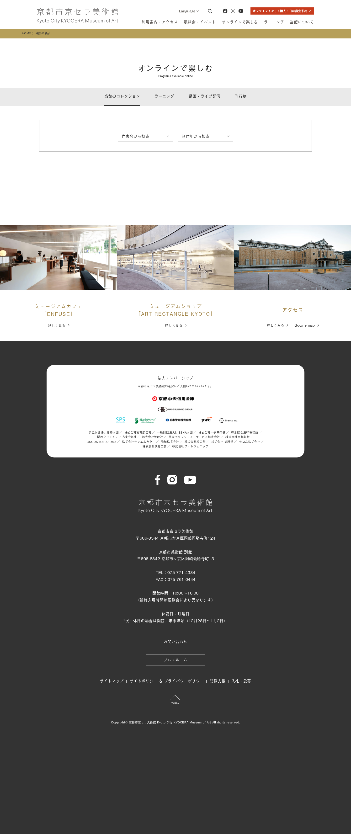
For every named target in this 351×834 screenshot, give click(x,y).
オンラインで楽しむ (240, 22)
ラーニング (274, 22)
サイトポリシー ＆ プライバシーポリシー (167, 681)
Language (187, 10)
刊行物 (241, 96)
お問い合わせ (175, 641)
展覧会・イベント (200, 22)
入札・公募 (241, 681)
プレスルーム (175, 660)
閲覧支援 (218, 681)
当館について (302, 22)
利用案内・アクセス (160, 22)
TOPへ (175, 703)
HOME (26, 33)
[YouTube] (241, 11)
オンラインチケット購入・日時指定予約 (280, 11)
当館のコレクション (122, 96)
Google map (304, 325)
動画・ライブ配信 (204, 96)
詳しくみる (56, 325)
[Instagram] (233, 11)
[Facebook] (225, 11)
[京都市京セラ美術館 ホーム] (77, 15)
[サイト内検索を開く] (210, 11)
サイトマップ (112, 681)
